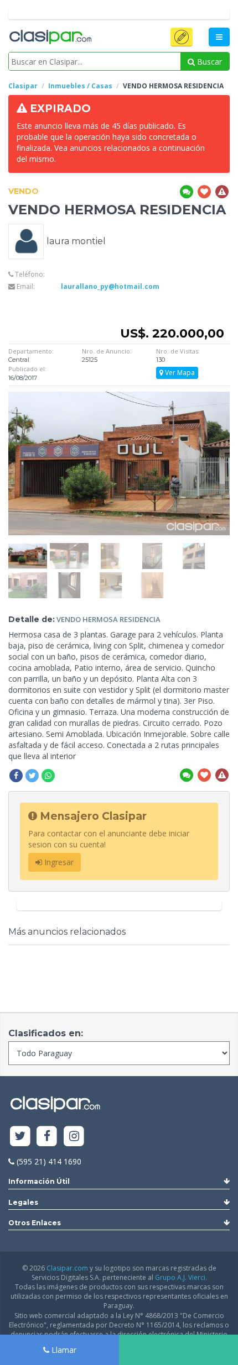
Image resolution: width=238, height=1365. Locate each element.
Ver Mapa (179, 372)
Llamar (62, 1350)
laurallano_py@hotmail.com (110, 286)
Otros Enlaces (34, 1223)
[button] (181, 37)
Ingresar (58, 862)
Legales (23, 1202)
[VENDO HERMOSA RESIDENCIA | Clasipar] (27, 548)
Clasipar (23, 86)
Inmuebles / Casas (80, 86)
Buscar (208, 61)
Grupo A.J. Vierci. (181, 1277)
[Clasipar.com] (49, 37)
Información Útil (39, 1181)
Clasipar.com (67, 1268)
